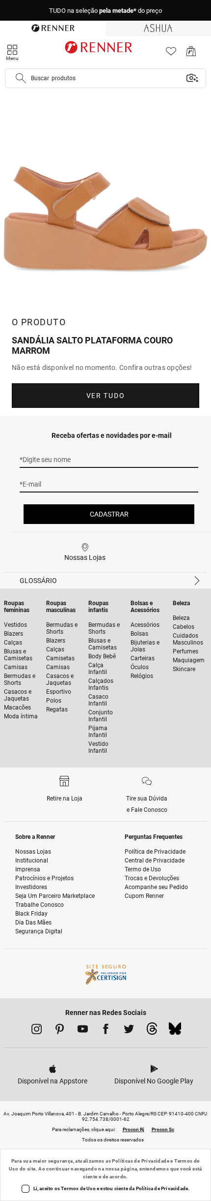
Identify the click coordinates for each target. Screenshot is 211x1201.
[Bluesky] (175, 1031)
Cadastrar (109, 514)
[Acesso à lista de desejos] (171, 54)
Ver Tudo (105, 396)
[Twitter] (129, 1031)
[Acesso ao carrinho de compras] (191, 54)
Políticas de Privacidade (140, 1161)
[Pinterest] (59, 1031)
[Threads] (152, 1031)
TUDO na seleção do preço (105, 10)
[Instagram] (36, 1031)
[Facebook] (106, 1031)
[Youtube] (83, 1031)
